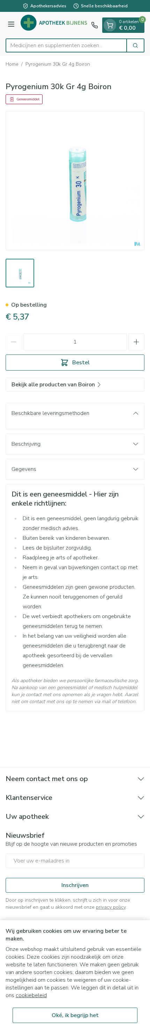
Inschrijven (75, 885)
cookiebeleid (31, 995)
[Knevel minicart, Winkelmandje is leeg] (110, 25)
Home (12, 64)
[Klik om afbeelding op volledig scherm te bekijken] (75, 181)
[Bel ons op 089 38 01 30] (94, 25)
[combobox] (66, 45)
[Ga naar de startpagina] (54, 25)
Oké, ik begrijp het (75, 1015)
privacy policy (111, 907)
